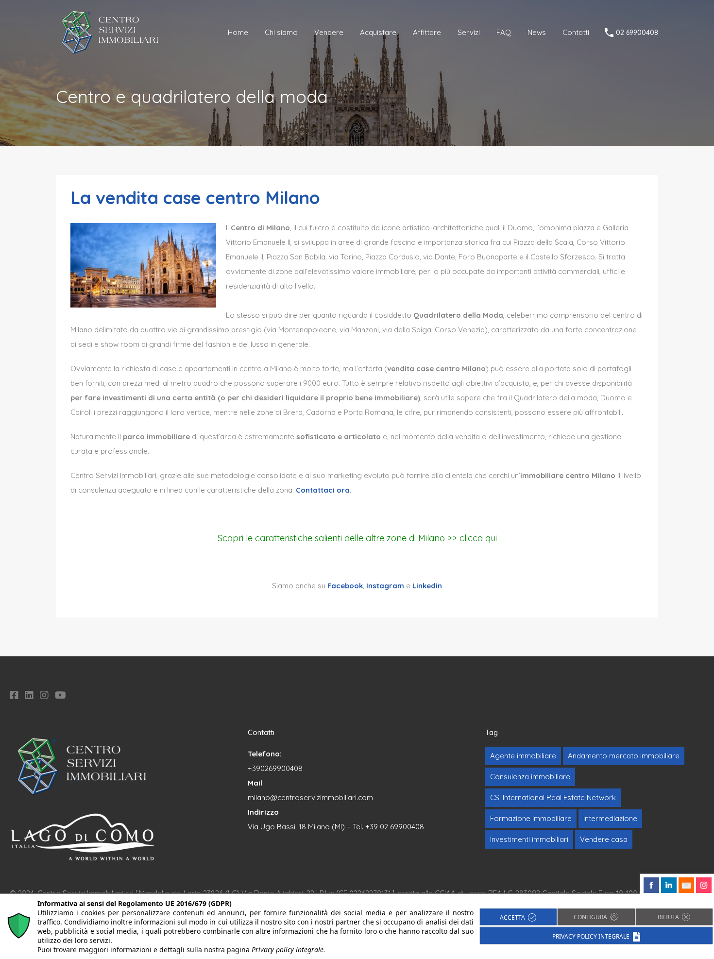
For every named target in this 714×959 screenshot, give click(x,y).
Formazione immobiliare (531, 818)
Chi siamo (281, 32)
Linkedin (427, 585)
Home (238, 32)
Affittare (427, 32)
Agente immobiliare (523, 755)
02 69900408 (637, 33)
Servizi (469, 32)
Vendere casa (604, 839)
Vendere (328, 32)
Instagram (385, 585)
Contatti (575, 32)
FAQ (503, 32)
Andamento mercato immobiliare (624, 755)
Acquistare (378, 32)
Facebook (345, 585)
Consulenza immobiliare (530, 776)
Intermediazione (610, 818)
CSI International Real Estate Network (553, 797)
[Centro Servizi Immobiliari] (110, 51)
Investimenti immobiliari (529, 839)
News (536, 32)
